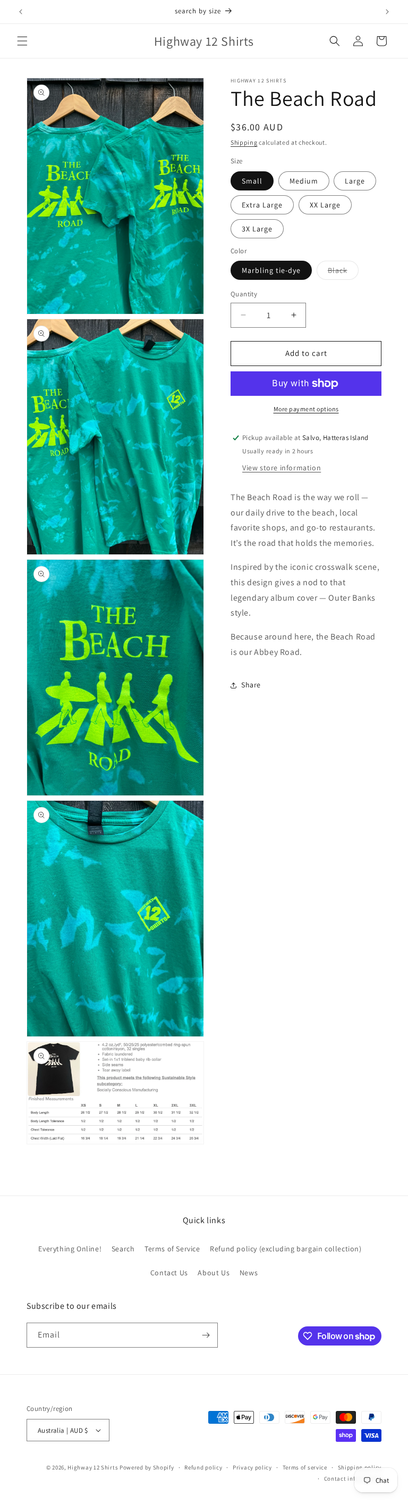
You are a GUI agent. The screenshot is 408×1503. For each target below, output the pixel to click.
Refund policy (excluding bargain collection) (285, 1248)
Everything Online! (69, 1248)
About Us (214, 1272)
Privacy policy (252, 1467)
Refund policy (203, 1467)
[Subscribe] (205, 1335)
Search (123, 1248)
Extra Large (262, 205)
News (249, 1272)
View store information (281, 467)
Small (252, 181)
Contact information (352, 1478)
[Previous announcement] (20, 11)
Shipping (244, 142)
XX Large (325, 205)
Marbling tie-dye (271, 270)
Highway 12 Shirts (92, 1467)
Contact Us (169, 1272)
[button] (22, 41)
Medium (304, 181)
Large (355, 181)
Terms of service (305, 1467)
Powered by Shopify (147, 1467)
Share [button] (251, 685)
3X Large (257, 229)
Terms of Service (172, 1248)
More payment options (306, 409)
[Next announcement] (387, 11)
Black (343, 272)
